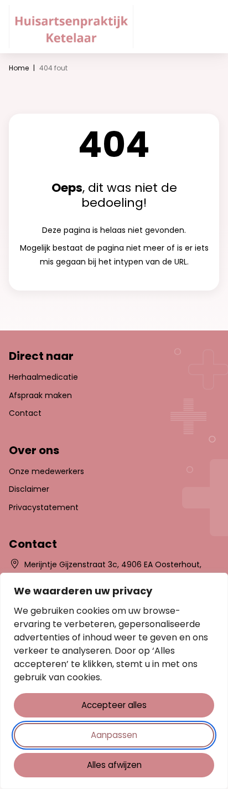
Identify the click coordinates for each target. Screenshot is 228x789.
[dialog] (114, 681)
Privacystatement (44, 507)
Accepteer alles (114, 705)
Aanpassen (114, 735)
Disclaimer (29, 489)
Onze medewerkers (46, 471)
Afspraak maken (40, 395)
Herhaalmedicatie (43, 377)
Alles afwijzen (114, 765)
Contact (25, 413)
